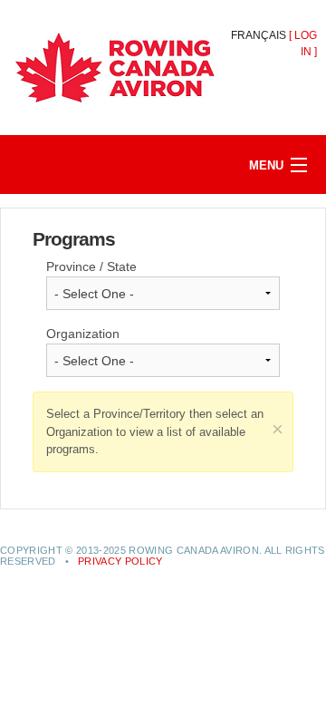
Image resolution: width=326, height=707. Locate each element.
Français (258, 35)
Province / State (91, 266)
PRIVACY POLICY (120, 561)
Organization (83, 333)
